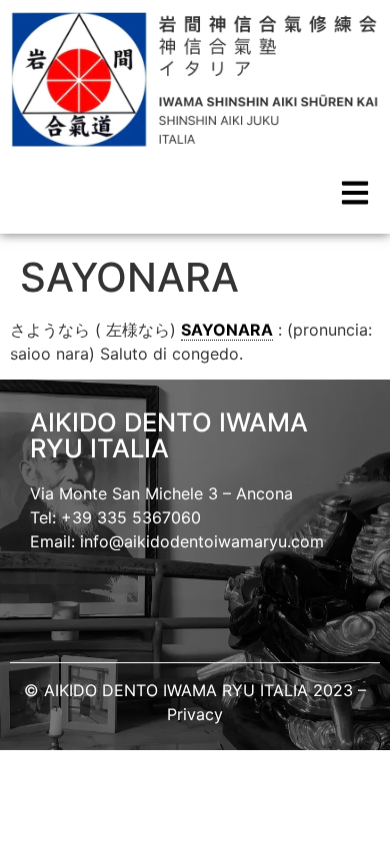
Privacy (195, 714)
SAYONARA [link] (227, 330)
